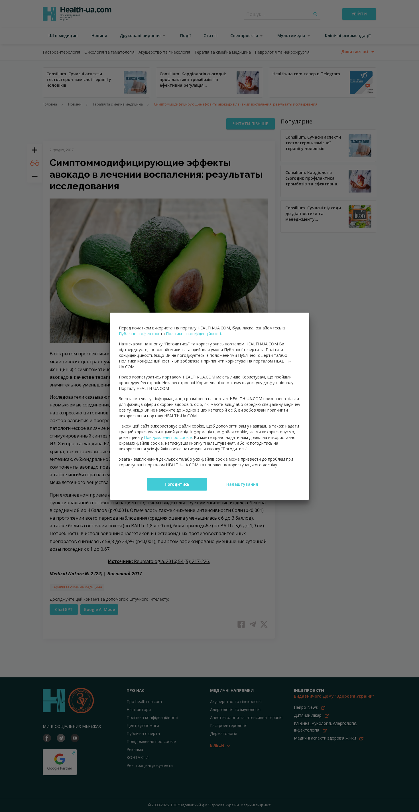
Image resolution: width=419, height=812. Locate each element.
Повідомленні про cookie (168, 437)
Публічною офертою (139, 333)
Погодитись (177, 484)
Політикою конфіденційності (193, 333)
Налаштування (242, 484)
